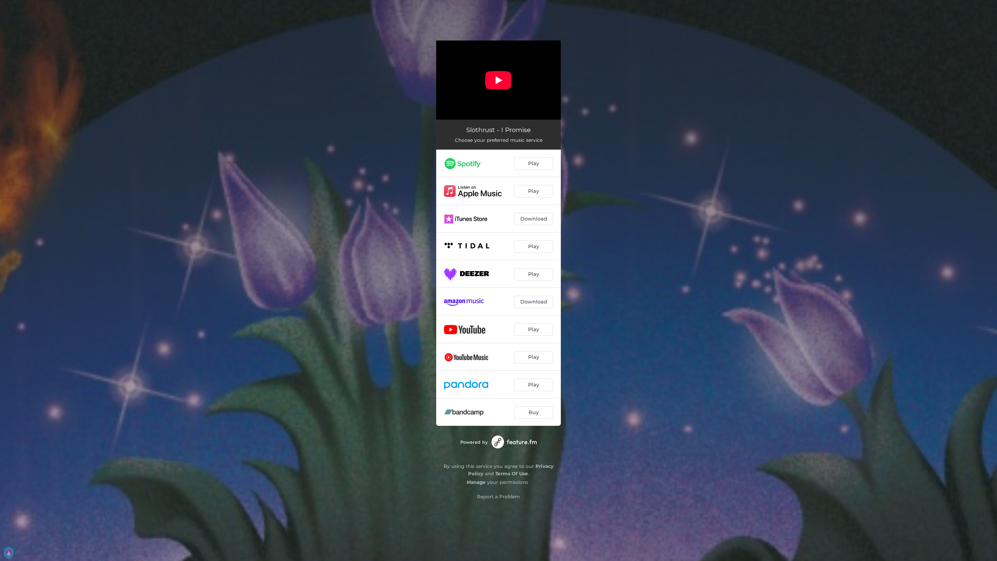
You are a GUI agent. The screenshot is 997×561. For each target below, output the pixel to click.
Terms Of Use (511, 473)
